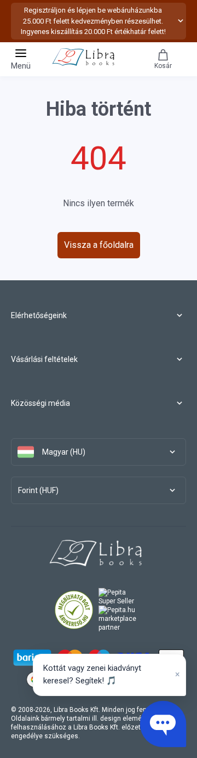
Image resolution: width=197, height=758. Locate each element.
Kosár (163, 66)
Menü (21, 66)
